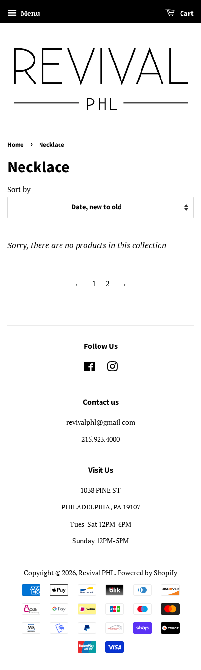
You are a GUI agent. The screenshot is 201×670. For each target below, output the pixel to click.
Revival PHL (97, 572)
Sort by (19, 189)
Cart (186, 14)
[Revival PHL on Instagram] (112, 368)
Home (15, 145)
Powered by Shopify (147, 572)
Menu (29, 13)
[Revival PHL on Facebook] (89, 368)
